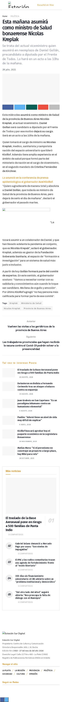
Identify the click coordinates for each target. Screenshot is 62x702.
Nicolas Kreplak (12, 308)
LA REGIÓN (20, 670)
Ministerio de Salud (31, 303)
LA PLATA (6, 670)
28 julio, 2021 (9, 69)
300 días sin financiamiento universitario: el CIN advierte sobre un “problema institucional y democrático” (35, 579)
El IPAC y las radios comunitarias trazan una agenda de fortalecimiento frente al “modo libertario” (35, 562)
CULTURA (21, 673)
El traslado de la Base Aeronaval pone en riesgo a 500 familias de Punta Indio (23, 524)
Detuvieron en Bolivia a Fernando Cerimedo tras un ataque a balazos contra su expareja (36, 386)
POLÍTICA (15, 16)
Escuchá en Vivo (45, 5)
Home (4, 16)
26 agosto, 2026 (26, 377)
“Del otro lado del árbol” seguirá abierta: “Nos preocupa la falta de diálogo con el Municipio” (32, 595)
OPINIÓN (33, 673)
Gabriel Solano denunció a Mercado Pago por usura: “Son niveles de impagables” (33, 546)
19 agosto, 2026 (26, 394)
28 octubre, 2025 (26, 458)
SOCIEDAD (7, 673)
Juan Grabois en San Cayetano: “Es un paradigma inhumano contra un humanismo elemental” (37, 403)
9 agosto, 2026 (25, 410)
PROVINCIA (34, 670)
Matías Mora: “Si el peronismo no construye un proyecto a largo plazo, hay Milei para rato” (37, 451)
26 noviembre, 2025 (28, 441)
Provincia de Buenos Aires (37, 308)
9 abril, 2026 (25, 424)
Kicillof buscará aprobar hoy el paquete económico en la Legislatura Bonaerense (37, 434)
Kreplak (14, 303)
